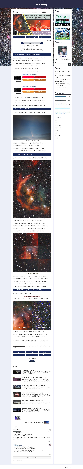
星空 (14, 347)
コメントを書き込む (32, 457)
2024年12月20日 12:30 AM (18, 445)
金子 (56, 109)
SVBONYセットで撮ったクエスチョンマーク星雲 (62, 76)
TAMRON (36, 346)
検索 (55, 62)
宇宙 (49, 346)
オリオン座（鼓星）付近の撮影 (27, 48)
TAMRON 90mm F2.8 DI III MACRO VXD (29, 86)
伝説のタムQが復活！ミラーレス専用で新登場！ (30, 45)
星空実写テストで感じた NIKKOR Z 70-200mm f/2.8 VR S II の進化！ (62, 80)
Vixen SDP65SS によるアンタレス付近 (62, 108)
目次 (30, 43)
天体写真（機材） (22, 346)
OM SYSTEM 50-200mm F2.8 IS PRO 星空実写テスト (62, 72)
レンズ (43, 346)
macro (32, 346)
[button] (48, 37)
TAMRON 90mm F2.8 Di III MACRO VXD (29, 74)
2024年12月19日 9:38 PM (17, 431)
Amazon (27, 79)
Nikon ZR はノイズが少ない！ (60, 96)
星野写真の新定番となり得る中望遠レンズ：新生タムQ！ (32, 49)
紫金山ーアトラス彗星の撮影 (27, 46)
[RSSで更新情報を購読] (34, 361)
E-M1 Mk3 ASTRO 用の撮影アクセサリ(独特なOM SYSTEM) (62, 84)
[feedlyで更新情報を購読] (32, 361)
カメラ (40, 346)
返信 (50, 441)
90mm (27, 346)
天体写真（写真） (16, 346)
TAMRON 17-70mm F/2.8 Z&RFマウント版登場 (63, 88)
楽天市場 (39, 77)
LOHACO (39, 79)
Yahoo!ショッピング (27, 77)
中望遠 (46, 346)
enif (29, 346)
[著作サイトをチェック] (30, 361)
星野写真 (17, 347)
